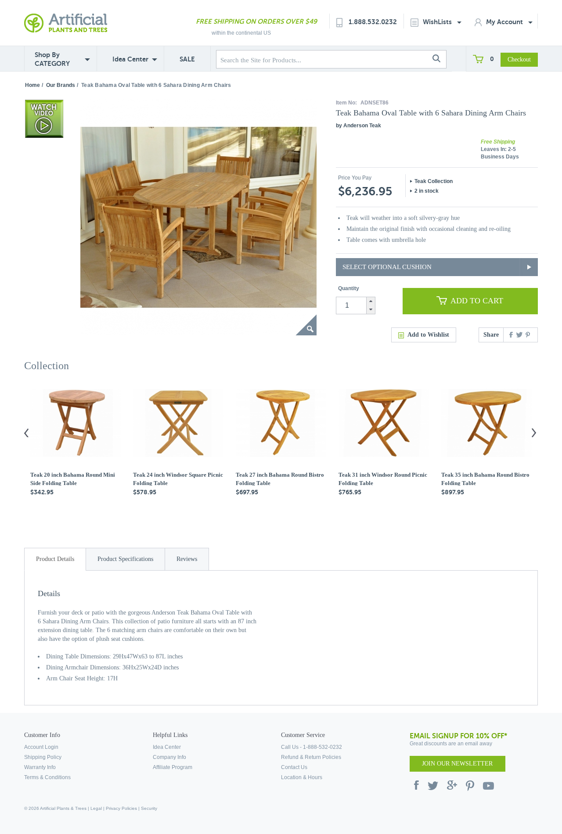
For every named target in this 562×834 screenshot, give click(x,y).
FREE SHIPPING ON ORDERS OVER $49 (256, 21)
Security (149, 808)
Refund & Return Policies (311, 757)
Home (32, 85)
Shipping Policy (42, 757)
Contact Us (294, 767)
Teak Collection (433, 181)
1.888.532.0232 (373, 21)
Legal (96, 808)
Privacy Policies (121, 808)
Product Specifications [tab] (125, 559)
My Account (505, 21)
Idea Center (130, 59)
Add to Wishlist (428, 334)
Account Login (41, 747)
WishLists (438, 21)
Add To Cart (476, 300)
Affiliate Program (172, 767)
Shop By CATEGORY (52, 59)
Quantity (348, 288)
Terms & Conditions (47, 777)
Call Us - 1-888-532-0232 (311, 747)
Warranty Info (40, 767)
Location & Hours (301, 777)
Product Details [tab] (55, 559)
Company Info (169, 757)
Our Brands (60, 85)
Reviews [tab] (187, 559)
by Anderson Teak (358, 125)
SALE (187, 59)
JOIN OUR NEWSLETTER (457, 763)
